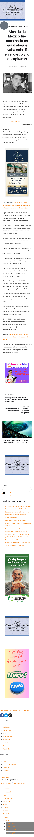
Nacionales (6, 727)
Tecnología (6, 749)
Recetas (5, 743)
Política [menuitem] (5, 817)
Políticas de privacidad (10, 764)
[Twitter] (6, 715)
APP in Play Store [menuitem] (11, 833)
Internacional (7, 730)
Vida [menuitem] (4, 795)
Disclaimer (6, 770)
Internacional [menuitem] (7, 792)
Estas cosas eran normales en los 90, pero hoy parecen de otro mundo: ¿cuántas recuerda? (17, 514)
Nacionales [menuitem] (6, 789)
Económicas (6, 739)
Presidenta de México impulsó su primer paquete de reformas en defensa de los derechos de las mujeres (16, 205)
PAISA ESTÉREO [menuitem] (11, 829)
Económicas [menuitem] (6, 801)
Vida (4, 733)
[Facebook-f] (2, 715)
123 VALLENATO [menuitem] (11, 823)
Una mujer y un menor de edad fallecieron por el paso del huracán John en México (16, 337)
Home (4, 761)
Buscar (4, 485)
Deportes (5, 746)
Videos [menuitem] (5, 804)
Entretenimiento (7, 736)
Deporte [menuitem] (5, 811)
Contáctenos (7, 767)
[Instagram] (10, 715)
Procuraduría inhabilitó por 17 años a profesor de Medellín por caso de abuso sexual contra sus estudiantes (17, 542)
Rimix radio (5, 778)
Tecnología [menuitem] (6, 814)
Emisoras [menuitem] (6, 820)
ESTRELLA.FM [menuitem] (10, 826)
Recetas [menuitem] (5, 807)
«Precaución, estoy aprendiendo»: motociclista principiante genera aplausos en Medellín (18, 523)
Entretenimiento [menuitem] (7, 798)
